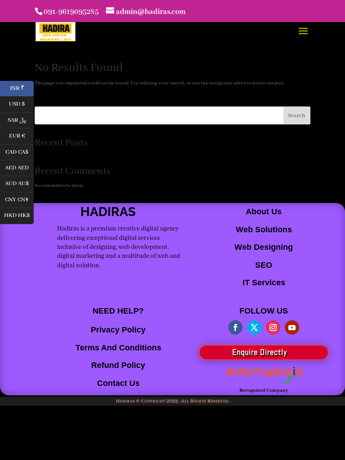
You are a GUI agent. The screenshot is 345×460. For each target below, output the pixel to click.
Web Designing (263, 247)
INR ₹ (22, 87)
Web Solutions (264, 229)
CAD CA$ (19, 151)
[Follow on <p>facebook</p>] (235, 327)
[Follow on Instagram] (273, 327)
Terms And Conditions (118, 347)
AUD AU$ (19, 183)
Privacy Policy (118, 329)
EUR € (21, 135)
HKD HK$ (19, 215)
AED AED (19, 167)
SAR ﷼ (21, 119)
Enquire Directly (259, 352)
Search (296, 115)
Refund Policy (118, 365)
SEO (263, 265)
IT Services (264, 282)
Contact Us (118, 383)
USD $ (21, 103)
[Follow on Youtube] (292, 327)
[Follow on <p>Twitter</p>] (254, 327)
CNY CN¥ (19, 198)
